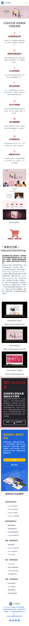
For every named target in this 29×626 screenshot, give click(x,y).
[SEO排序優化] (14, 68)
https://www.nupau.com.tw (14, 349)
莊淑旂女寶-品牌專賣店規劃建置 (14, 24)
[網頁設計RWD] (14, 151)
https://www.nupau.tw (14, 374)
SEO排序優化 (14, 71)
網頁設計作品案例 (14, 493)
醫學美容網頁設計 (11, 502)
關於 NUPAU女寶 (14, 384)
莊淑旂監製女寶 (14, 36)
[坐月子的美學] (14, 101)
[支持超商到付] (14, 136)
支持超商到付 (14, 139)
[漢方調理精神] (14, 119)
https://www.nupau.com (14, 324)
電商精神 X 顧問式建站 (13, 436)
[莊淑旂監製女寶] (14, 33)
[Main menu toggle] (26, 3)
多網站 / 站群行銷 (15, 238)
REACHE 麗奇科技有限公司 (14, 616)
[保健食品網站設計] (14, 50)
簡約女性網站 (14, 86)
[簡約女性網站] (14, 83)
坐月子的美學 (14, 104)
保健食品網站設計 (14, 53)
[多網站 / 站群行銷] (14, 234)
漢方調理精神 (14, 122)
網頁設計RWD (14, 154)
